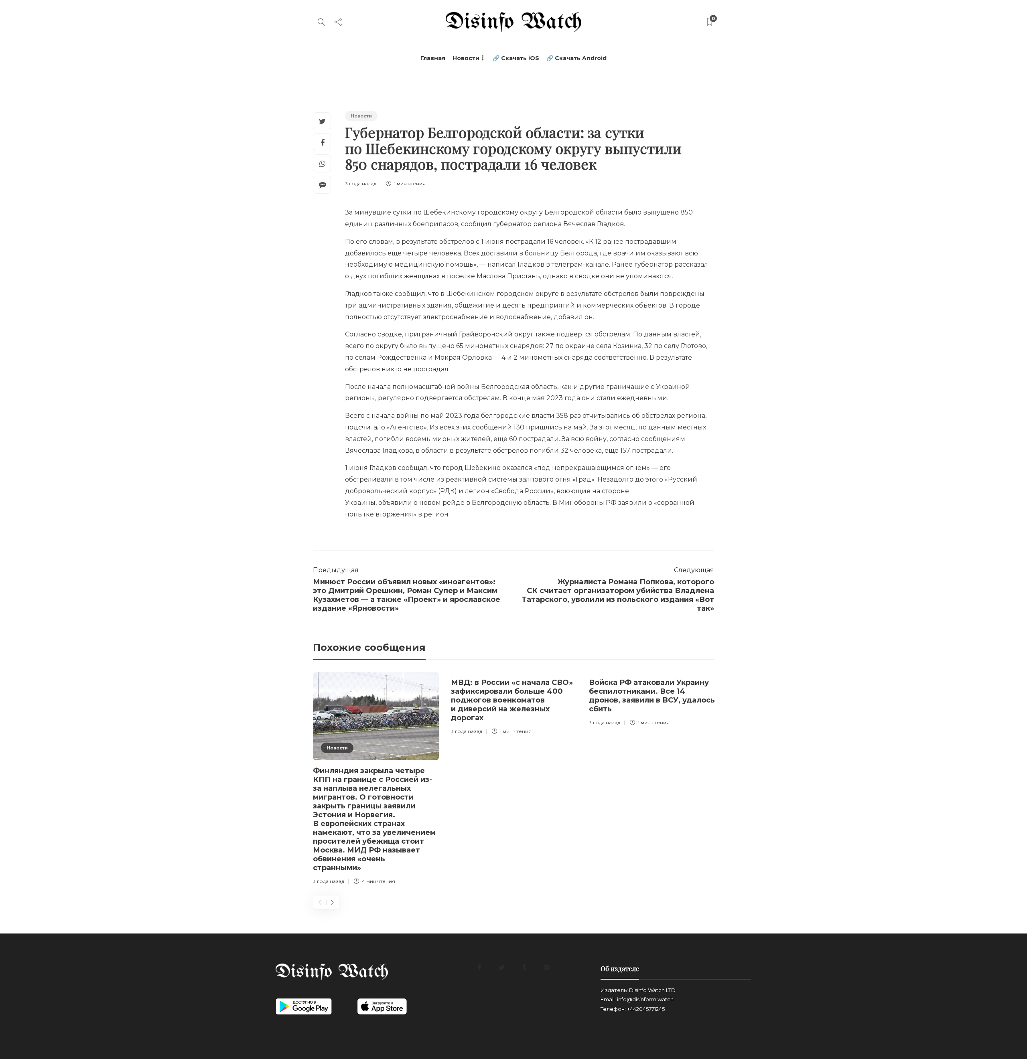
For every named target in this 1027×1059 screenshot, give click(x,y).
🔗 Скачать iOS (516, 58)
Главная (432, 58)
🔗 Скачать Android (576, 58)
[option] (376, 780)
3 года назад (360, 183)
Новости (466, 58)
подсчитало (365, 427)
